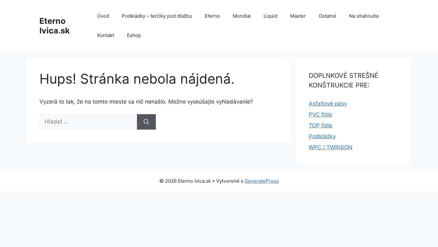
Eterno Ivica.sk (54, 25)
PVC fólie (320, 114)
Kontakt (105, 35)
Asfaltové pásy (328, 103)
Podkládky (322, 136)
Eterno (212, 16)
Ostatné (327, 16)
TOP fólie (320, 125)
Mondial (242, 16)
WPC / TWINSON (330, 147)
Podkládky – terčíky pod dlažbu (157, 16)
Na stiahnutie (364, 16)
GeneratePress (262, 181)
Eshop (134, 35)
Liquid (270, 16)
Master (298, 16)
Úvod (103, 16)
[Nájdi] (146, 122)
